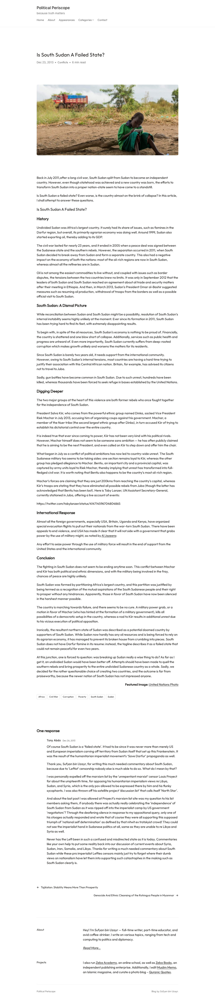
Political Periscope (53, 7)
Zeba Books (164, 963)
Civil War (53, 696)
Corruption (68, 696)
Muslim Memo (166, 967)
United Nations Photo (163, 684)
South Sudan (97, 696)
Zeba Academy (106, 963)
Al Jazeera (109, 536)
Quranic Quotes (160, 972)
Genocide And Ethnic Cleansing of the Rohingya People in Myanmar (134, 895)
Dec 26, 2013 (69, 740)
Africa (41, 696)
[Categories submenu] (93, 20)
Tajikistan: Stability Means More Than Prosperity (69, 887)
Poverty (82, 696)
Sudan (111, 696)
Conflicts (63, 62)
